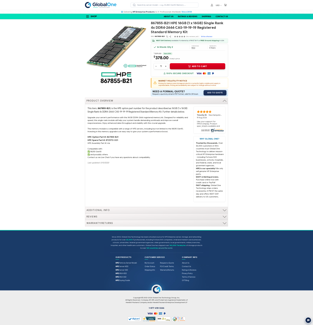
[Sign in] (211, 5)
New (193, 48)
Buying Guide (123, 280)
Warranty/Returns (167, 270)
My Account (149, 263)
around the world (165, 248)
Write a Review (206, 36)
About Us (168, 16)
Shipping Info (150, 270)
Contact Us (222, 16)
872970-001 (112, 140)
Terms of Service (188, 277)
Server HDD (122, 266)
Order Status (150, 266)
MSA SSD (121, 277)
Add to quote (215, 93)
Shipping (206, 16)
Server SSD (122, 270)
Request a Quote (167, 263)
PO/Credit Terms (167, 266)
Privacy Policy (187, 273)
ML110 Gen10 (95, 151)
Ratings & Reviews (187, 16)
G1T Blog (185, 280)
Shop (94, 16)
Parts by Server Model (126, 263)
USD (218, 5)
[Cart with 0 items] (225, 5)
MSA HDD (121, 273)
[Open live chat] (308, 320)
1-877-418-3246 (156, 308)
